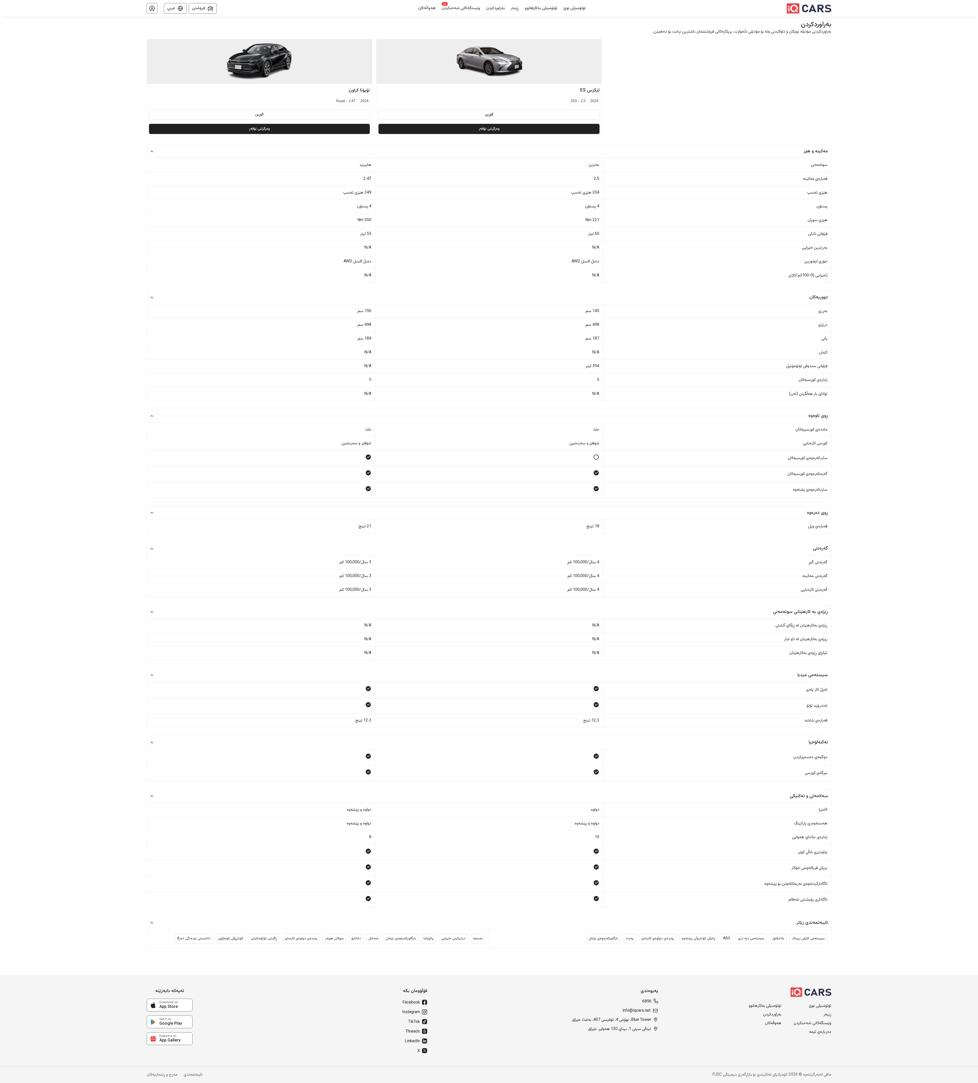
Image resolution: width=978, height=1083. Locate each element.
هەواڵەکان (773, 1023)
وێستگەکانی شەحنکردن (812, 1023)
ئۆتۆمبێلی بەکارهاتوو (765, 1006)
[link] (170, 1005)
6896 (646, 1002)
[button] (152, 8)
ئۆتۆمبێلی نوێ (820, 1006)
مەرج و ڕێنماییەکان (162, 1075)
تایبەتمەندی (193, 1075)
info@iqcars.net (636, 1011)
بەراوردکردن (772, 1015)
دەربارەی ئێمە (820, 1032)
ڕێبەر (827, 1015)
